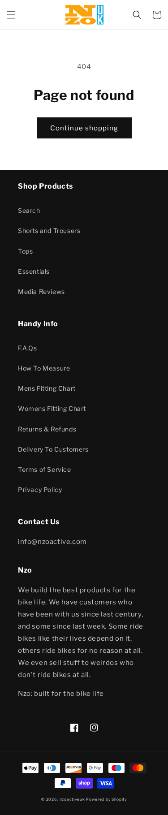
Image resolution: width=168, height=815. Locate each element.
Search (29, 210)
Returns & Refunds (47, 429)
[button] (11, 15)
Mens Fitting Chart (47, 388)
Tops (25, 251)
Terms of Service (44, 469)
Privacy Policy (40, 489)
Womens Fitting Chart (52, 408)
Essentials (34, 271)
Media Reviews (41, 291)
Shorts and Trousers (49, 230)
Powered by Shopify (106, 799)
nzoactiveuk (72, 799)
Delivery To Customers (53, 449)
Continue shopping (84, 128)
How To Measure (44, 368)
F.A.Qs (27, 348)
